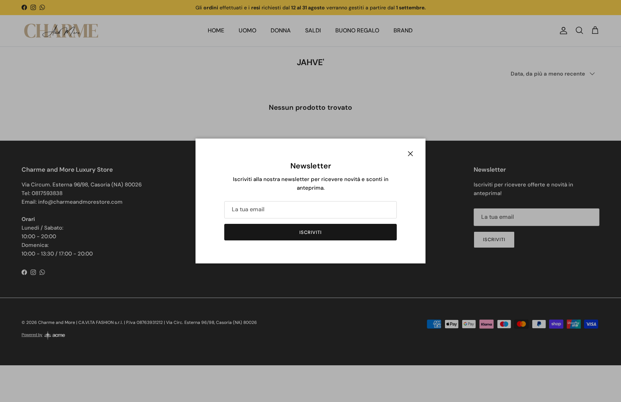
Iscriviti (310, 232)
